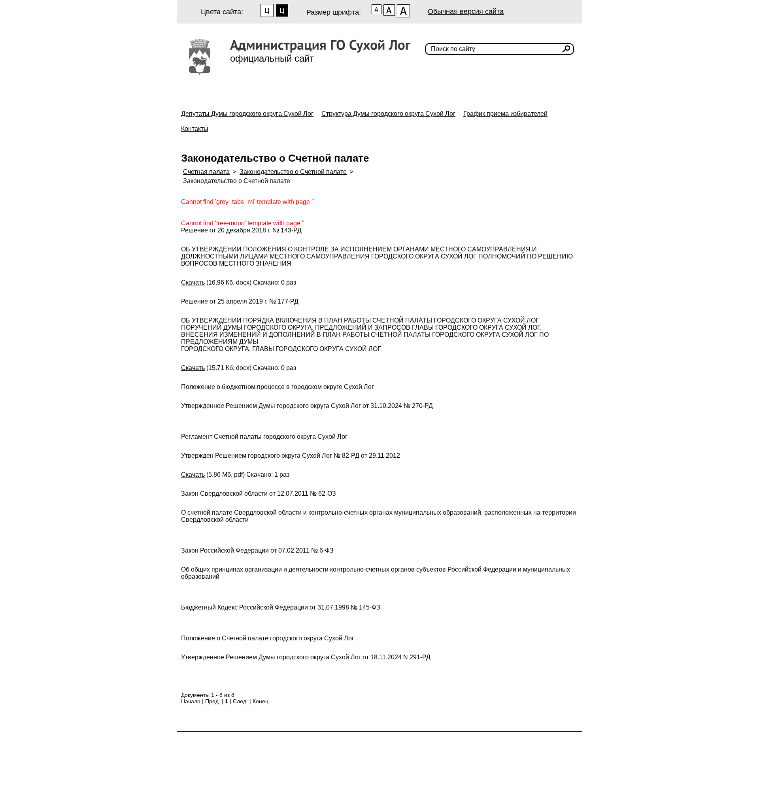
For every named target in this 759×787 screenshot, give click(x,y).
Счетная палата (206, 171)
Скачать (193, 282)
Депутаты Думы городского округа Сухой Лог (247, 113)
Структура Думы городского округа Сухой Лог (388, 113)
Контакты (194, 128)
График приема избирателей (505, 113)
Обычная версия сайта (466, 11)
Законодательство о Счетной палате (293, 171)
